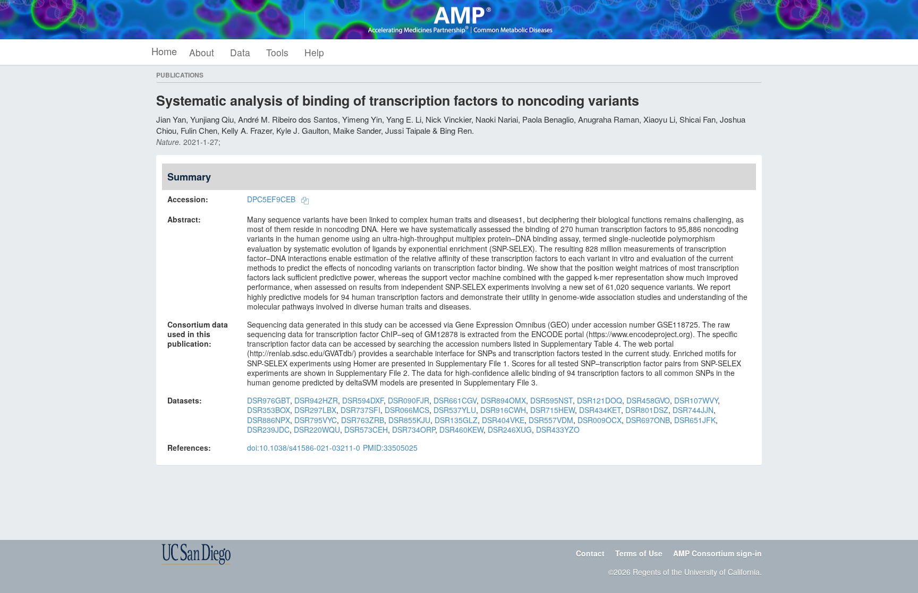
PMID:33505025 (390, 447)
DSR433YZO (558, 429)
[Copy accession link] (305, 200)
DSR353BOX (268, 410)
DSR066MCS (407, 410)
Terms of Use (638, 553)
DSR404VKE (503, 420)
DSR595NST (551, 400)
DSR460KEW (461, 429)
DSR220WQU (317, 429)
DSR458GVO (648, 400)
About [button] (201, 52)
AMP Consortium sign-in (717, 553)
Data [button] (240, 52)
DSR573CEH (366, 429)
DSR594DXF (363, 400)
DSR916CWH (503, 410)
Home (164, 51)
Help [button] (314, 52)
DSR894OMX (503, 400)
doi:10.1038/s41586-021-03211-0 (303, 447)
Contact (590, 553)
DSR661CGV (455, 400)
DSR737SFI (360, 410)
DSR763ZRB (362, 420)
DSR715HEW (552, 410)
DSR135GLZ (456, 420)
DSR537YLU (455, 410)
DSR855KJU (409, 420)
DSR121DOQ (599, 400)
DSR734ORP (413, 429)
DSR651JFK (695, 420)
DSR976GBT (268, 400)
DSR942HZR (316, 400)
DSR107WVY (696, 400)
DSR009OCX (599, 420)
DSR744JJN (693, 410)
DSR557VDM (551, 420)
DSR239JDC (268, 429)
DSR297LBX (315, 410)
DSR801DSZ (646, 410)
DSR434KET (600, 410)
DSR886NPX (268, 420)
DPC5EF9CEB (271, 199)
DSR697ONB (648, 420)
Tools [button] (277, 52)
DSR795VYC (315, 420)
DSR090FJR (408, 400)
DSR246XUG (510, 429)
